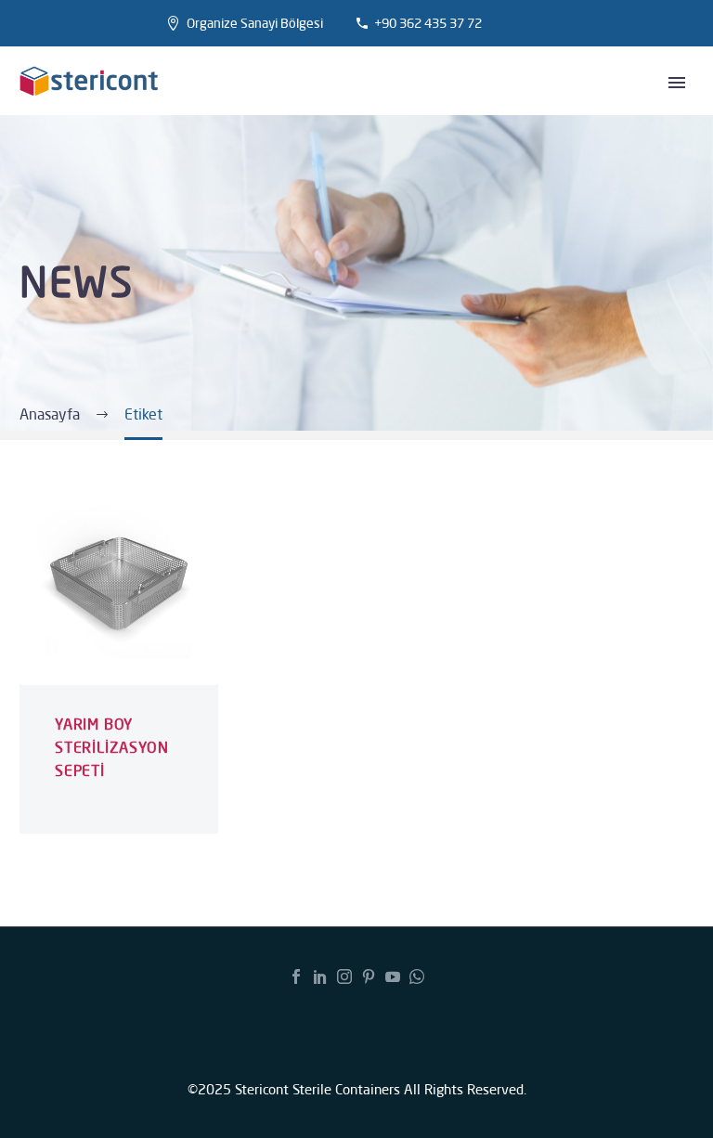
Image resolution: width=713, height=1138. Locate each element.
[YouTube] (392, 976)
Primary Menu (677, 83)
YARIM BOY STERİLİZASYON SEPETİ (111, 747)
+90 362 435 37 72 (428, 23)
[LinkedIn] (320, 976)
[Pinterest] (368, 976)
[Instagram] (344, 976)
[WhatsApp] (416, 976)
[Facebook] (296, 976)
